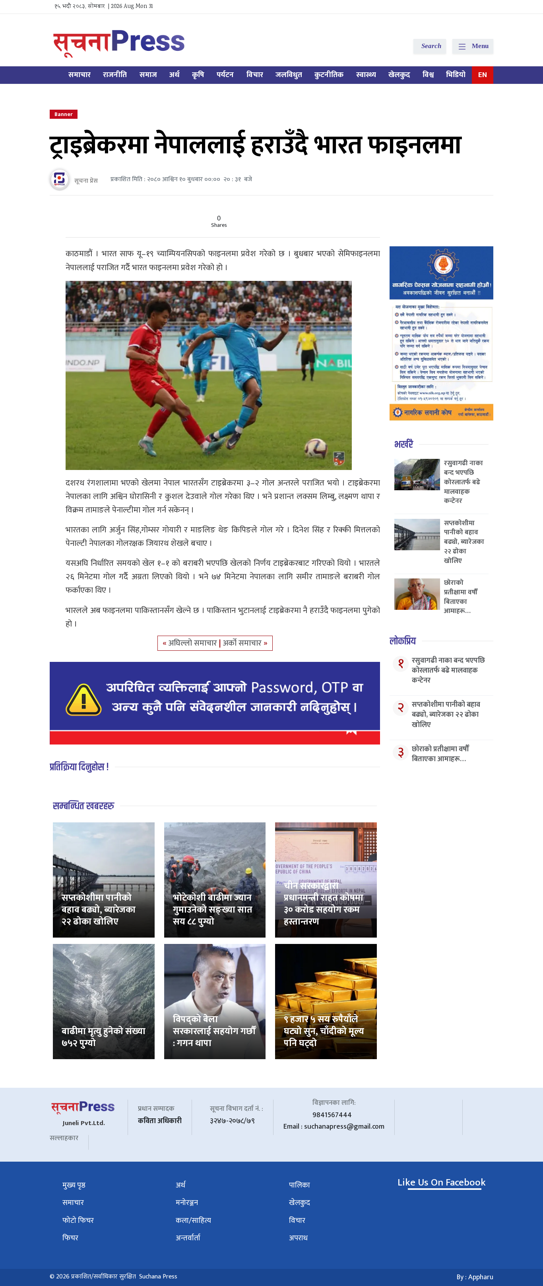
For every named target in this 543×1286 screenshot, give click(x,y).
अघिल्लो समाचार (194, 643)
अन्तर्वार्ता (188, 1238)
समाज (148, 75)
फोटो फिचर (78, 1220)
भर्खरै (403, 445)
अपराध (298, 1238)
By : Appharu (475, 1277)
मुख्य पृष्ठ (73, 1185)
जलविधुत (288, 75)
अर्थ (174, 75)
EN (482, 75)
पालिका (299, 1185)
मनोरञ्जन (187, 1203)
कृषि (198, 75)
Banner (63, 114)
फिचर (70, 1238)
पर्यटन (225, 75)
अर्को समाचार (243, 643)
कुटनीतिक (328, 75)
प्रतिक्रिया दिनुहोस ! (79, 767)
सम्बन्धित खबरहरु (83, 806)
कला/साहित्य (193, 1220)
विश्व (428, 75)
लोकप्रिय (403, 641)
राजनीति (115, 75)
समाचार (79, 75)
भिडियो (455, 75)
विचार (254, 75)
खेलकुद (399, 75)
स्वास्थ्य (366, 75)
